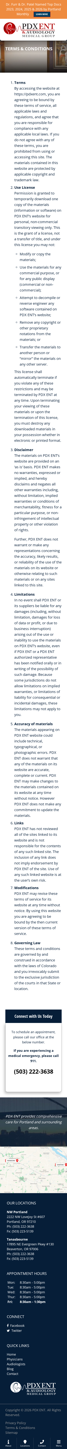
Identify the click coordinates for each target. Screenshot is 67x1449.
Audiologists (16, 1364)
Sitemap (11, 1432)
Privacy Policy (15, 1423)
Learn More (42, 14)
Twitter (16, 1330)
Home (11, 1354)
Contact (12, 1374)
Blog (10, 1369)
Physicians (15, 1359)
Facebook (17, 1325)
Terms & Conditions (20, 1428)
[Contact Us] (33, 1170)
